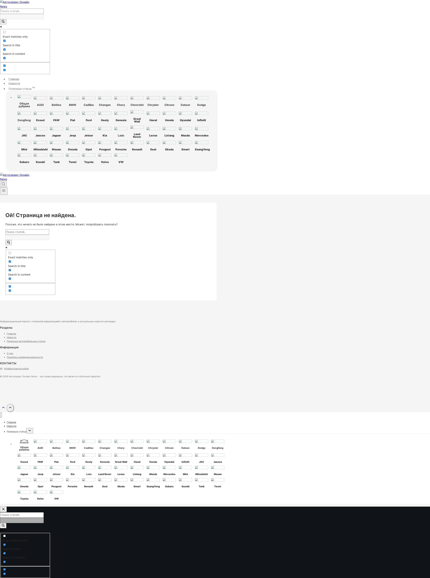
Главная (14, 79)
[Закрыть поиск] (3, 509)
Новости (14, 83)
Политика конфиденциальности (25, 357)
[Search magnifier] (3, 21)
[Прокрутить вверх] (3, 408)
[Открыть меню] (4, 191)
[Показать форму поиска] (3, 184)
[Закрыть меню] (1, 415)
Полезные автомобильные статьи (26, 341)
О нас (10, 353)
